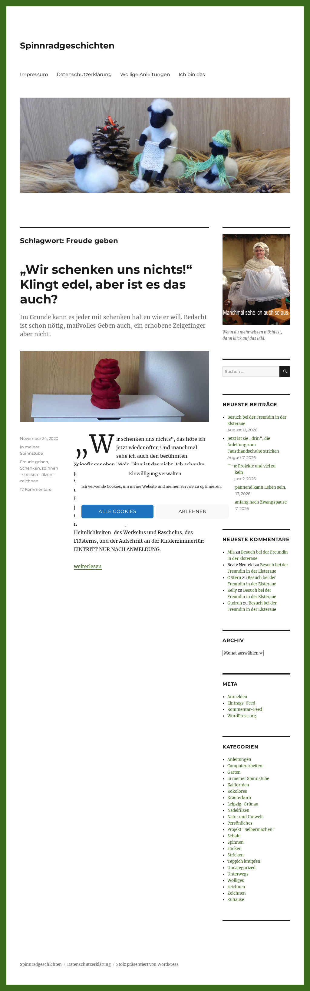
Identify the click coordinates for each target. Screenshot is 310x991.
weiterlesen (88, 566)
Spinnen (235, 842)
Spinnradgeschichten (67, 45)
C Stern (234, 577)
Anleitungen (239, 759)
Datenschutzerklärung (84, 74)
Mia (231, 552)
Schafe (233, 836)
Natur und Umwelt (245, 816)
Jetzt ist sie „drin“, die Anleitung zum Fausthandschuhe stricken (253, 445)
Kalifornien (238, 785)
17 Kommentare (35, 489)
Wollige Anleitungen (145, 74)
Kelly (232, 590)
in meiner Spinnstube (248, 778)
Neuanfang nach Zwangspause (257, 502)
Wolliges (235, 880)
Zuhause (235, 899)
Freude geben (34, 461)
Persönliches (239, 823)
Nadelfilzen (238, 810)
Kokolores (237, 791)
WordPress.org (241, 715)
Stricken (235, 855)
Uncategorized (241, 867)
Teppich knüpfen (243, 861)
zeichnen (236, 886)
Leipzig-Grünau (242, 804)
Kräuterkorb (239, 797)
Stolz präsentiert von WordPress (147, 964)
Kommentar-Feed (244, 709)
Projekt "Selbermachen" (251, 829)
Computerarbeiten (244, 765)
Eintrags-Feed (241, 703)
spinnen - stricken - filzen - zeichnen (39, 474)
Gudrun (234, 603)
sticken (234, 848)
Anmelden (237, 696)
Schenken (30, 468)
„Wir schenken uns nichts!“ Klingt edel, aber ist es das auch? (106, 284)
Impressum (34, 74)
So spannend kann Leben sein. (256, 487)
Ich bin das (192, 74)
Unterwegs (238, 874)
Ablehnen (193, 511)
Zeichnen (236, 893)
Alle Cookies (117, 511)
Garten (234, 772)
